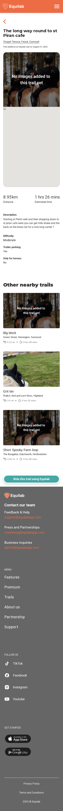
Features (11, 577)
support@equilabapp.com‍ (22, 517)
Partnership (14, 617)
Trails (9, 597)
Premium (12, 587)
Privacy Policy (31, 783)
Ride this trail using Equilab (31, 479)
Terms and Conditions (31, 792)
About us (12, 607)
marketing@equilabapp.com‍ (24, 532)
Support (11, 627)
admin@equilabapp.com (21, 547)
